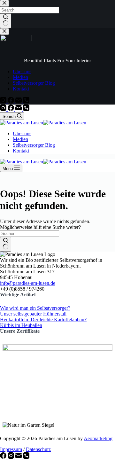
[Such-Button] (5, 244)
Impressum (11, 449)
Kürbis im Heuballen (21, 325)
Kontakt (21, 150)
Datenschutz (38, 449)
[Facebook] (11, 109)
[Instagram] (4, 109)
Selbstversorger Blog (34, 145)
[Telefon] (26, 109)
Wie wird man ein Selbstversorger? (35, 308)
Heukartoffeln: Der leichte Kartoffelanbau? (43, 319)
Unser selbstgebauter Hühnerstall (33, 313)
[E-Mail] (19, 109)
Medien (20, 139)
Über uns (22, 133)
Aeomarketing (98, 438)
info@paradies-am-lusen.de (27, 283)
